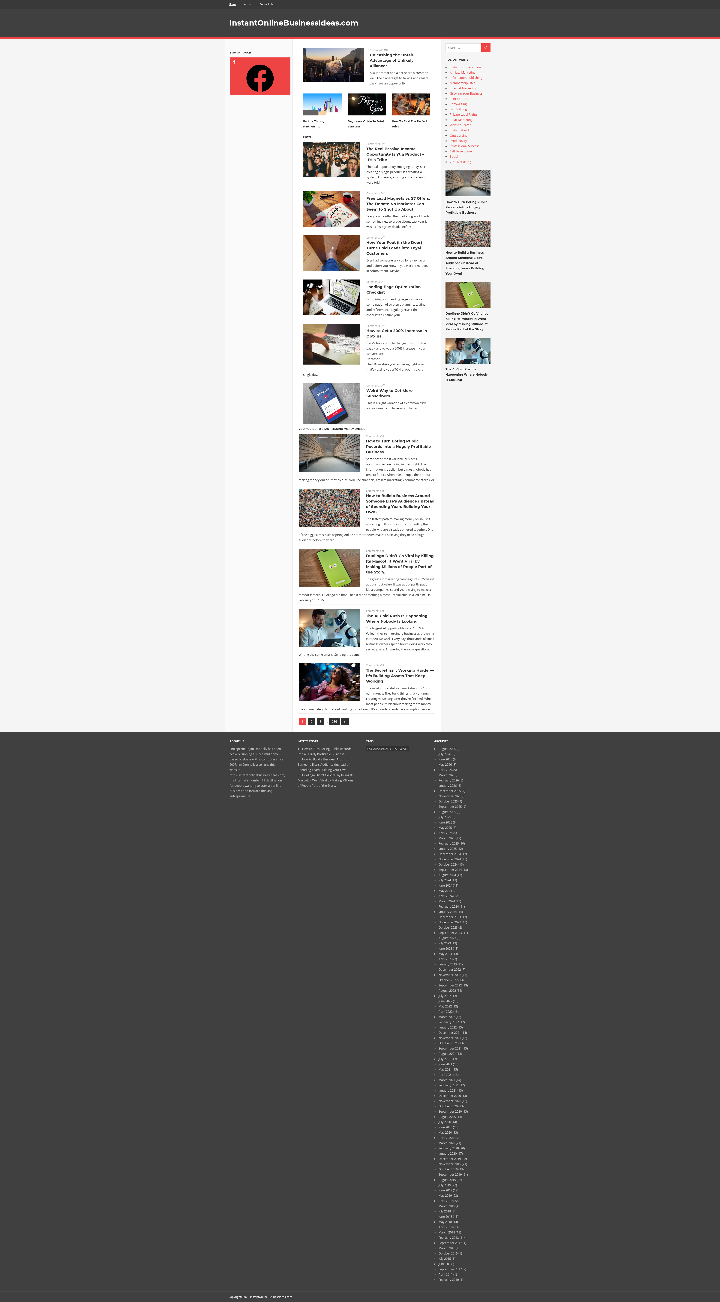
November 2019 (450, 1164)
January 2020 (448, 1153)
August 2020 (447, 1117)
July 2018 (445, 1211)
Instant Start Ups (462, 130)
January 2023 (448, 964)
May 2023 (445, 954)
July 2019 (445, 1185)
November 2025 (450, 796)
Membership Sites (462, 83)
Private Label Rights (464, 114)
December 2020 (450, 1096)
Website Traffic (460, 125)
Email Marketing (461, 120)
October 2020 (448, 1106)
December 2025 (450, 791)
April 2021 (446, 1075)
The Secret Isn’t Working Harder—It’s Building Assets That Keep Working (400, 675)
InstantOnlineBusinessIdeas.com (294, 22)
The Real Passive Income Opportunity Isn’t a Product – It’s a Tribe (395, 154)
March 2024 (447, 901)
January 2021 (448, 1090)
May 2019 (445, 1196)
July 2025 (445, 817)
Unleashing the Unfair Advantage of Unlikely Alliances (392, 60)
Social (454, 156)
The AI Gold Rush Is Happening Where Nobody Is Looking (467, 375)
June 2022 (445, 1001)
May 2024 (445, 891)
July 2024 (445, 880)
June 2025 (445, 822)
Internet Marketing (463, 88)
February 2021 (449, 1085)
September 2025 (450, 807)
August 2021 (447, 1054)
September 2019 (450, 1174)
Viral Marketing (460, 162)
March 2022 (447, 1017)
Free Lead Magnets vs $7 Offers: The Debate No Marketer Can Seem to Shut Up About (398, 204)
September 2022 (450, 985)
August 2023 (447, 938)
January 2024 (448, 912)
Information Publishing (466, 78)
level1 (404, 748)
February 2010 (449, 1280)
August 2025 (447, 812)
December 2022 (450, 969)
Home (232, 4)
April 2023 (446, 959)
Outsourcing (458, 135)
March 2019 (447, 1206)
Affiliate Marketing (463, 72)
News (307, 136)
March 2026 (447, 775)
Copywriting (458, 104)
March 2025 (447, 838)
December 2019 (450, 1159)
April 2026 (446, 770)
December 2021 (450, 1033)
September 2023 (450, 933)
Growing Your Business (466, 93)
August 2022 (447, 991)
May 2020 (445, 1132)
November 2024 (450, 859)
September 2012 (450, 1269)
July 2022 (445, 996)
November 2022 (450, 975)
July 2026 (445, 754)
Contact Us (266, 4)
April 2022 (446, 1012)
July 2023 (445, 943)
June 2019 (445, 1190)
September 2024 (450, 870)
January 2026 (448, 786)
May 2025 (445, 828)
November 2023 (450, 922)
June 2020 (445, 1127)
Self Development (462, 151)
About (248, 4)
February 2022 (449, 1022)
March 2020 (447, 1143)
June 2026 (445, 759)
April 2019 (446, 1201)
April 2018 (446, 1227)
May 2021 (445, 1069)
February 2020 (449, 1148)
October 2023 (448, 927)
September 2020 (450, 1111)
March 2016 (447, 1248)
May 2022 (445, 1006)
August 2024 (447, 875)
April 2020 (446, 1138)
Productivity (458, 141)
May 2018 (445, 1222)
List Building (458, 109)
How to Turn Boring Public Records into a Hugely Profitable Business (398, 446)
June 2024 (445, 885)
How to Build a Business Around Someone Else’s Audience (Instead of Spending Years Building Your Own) (465, 263)
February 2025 (449, 843)
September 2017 (450, 1243)
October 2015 (448, 1253)
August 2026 (447, 749)
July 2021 (445, 1059)
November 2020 (450, 1101)
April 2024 (446, 896)
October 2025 (448, 801)
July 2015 (445, 1259)
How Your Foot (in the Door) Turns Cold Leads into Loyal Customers (394, 248)
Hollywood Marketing (382, 748)
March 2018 (447, 1232)
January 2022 (448, 1027)
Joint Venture (459, 99)
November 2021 (450, 1038)
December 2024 (450, 854)
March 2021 (447, 1080)
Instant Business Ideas (465, 67)
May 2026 (445, 765)
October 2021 (448, 1043)
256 (334, 722)
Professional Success (464, 146)
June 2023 (445, 948)
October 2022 (448, 980)
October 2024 (448, 864)
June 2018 (445, 1217)
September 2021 (450, 1048)
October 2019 (448, 1169)
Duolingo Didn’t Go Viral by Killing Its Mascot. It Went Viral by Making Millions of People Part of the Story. (326, 780)
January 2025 (448, 849)
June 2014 (445, 1264)
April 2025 (446, 833)
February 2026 (449, 780)
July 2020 (445, 1122)
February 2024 (449, 906)
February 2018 (449, 1238)
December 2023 (450, 917)
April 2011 (446, 1274)
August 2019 (447, 1180)
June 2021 (445, 1064)
